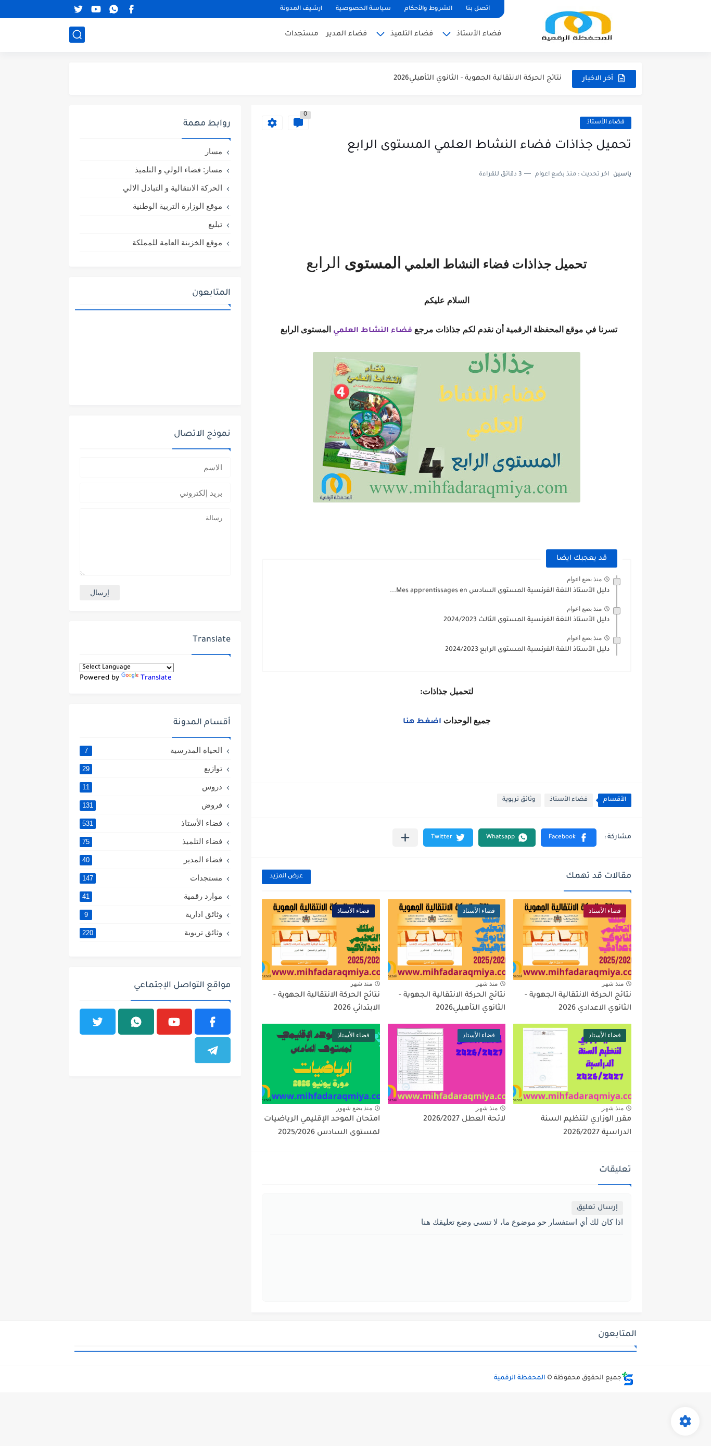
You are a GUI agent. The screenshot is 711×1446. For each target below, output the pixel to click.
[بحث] (77, 35)
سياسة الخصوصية (363, 9)
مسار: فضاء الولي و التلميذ (178, 169)
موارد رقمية (152, 895)
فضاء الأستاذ (478, 34)
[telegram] (213, 1050)
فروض (152, 804)
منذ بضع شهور (354, 1108)
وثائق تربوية (519, 800)
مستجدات (302, 34)
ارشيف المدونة (301, 9)
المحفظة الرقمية (519, 1378)
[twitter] (78, 9)
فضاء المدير (346, 34)
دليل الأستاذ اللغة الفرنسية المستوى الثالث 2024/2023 (526, 620)
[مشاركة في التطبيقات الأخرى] (405, 837)
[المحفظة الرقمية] (577, 25)
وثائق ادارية (153, 914)
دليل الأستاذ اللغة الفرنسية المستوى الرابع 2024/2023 (527, 649)
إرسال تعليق (597, 1208)
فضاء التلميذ (411, 34)
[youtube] (96, 9)
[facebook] (131, 9)
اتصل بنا (478, 9)
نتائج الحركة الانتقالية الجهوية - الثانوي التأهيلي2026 (477, 78)
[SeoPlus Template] (627, 1379)
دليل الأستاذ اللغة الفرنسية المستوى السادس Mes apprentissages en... (500, 591)
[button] (568, 837)
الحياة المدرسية (153, 750)
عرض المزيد (286, 876)
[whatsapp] (113, 9)
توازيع (152, 768)
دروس (152, 786)
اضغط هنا (422, 722)
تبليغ (215, 224)
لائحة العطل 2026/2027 (464, 1119)
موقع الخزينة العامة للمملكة (177, 242)
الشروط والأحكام (428, 9)
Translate (156, 678)
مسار (213, 151)
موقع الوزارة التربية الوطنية (177, 206)
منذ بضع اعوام (584, 579)
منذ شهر (613, 983)
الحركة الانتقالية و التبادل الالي (172, 187)
